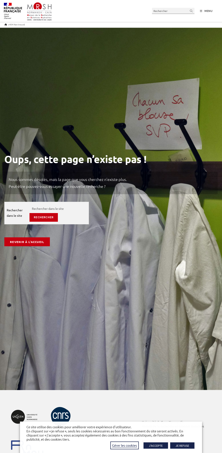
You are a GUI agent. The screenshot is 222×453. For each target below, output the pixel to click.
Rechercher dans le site (15, 212)
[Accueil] (6, 24)
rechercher (44, 217)
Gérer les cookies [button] (124, 445)
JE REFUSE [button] (182, 445)
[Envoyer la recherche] (191, 11)
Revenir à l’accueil (27, 242)
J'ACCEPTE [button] (156, 445)
